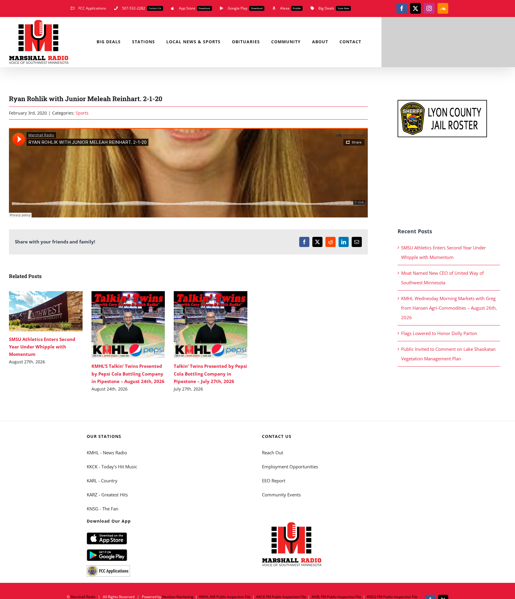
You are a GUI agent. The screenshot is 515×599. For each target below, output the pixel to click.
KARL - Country (102, 481)
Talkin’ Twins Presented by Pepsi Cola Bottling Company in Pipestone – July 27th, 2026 (202, 324)
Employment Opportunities (290, 467)
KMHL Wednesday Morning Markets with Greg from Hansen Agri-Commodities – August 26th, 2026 (449, 307)
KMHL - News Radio (107, 453)
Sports (82, 113)
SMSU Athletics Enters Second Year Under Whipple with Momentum (37, 311)
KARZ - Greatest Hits (107, 495)
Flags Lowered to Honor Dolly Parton (439, 333)
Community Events (281, 495)
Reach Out (272, 453)
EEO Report (273, 481)
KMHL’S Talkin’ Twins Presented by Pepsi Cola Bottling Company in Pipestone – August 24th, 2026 (119, 324)
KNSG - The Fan (102, 509)
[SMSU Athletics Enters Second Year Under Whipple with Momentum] (46, 311)
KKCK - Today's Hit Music (112, 467)
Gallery (54, 311)
